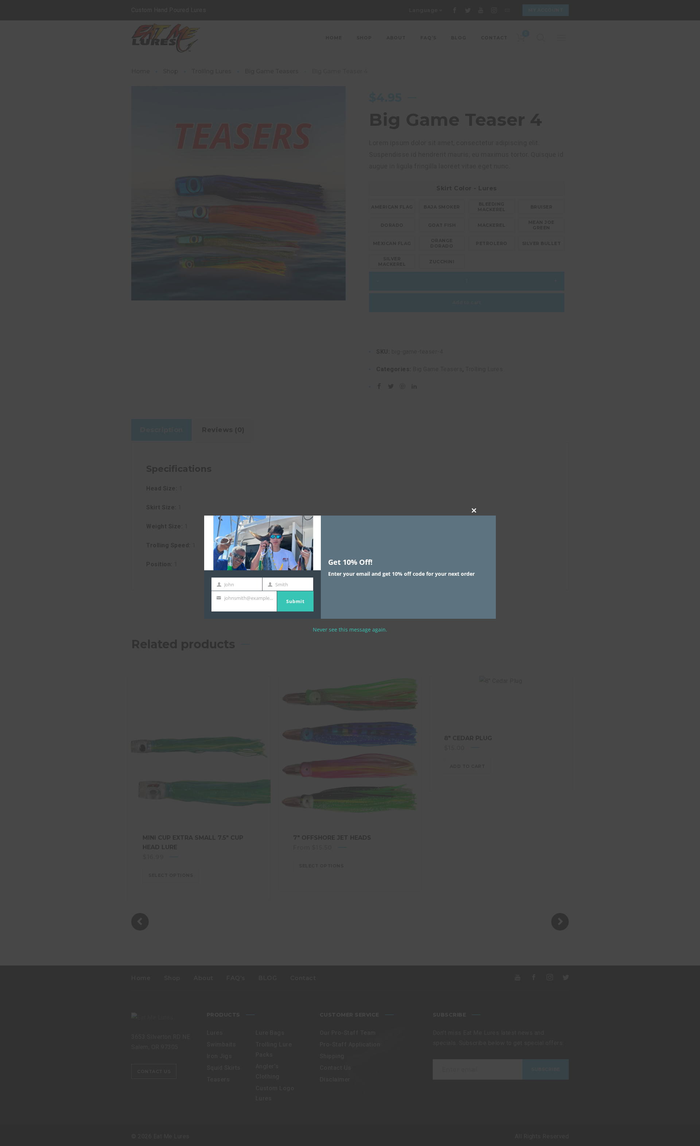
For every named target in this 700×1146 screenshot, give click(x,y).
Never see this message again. (350, 629)
